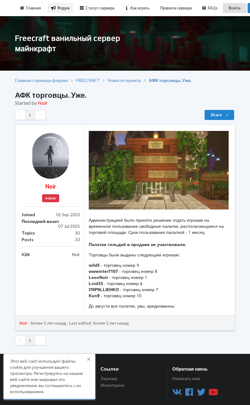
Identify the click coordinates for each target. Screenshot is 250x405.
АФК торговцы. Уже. (170, 80)
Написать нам (186, 378)
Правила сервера (176, 7)
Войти (235, 7)
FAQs (213, 7)
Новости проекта (124, 80)
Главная (33, 7)
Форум (63, 7)
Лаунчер (109, 378)
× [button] (89, 359)
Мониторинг (113, 385)
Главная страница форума (41, 80)
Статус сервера (100, 7)
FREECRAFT (88, 80)
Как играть (140, 7)
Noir (43, 103)
